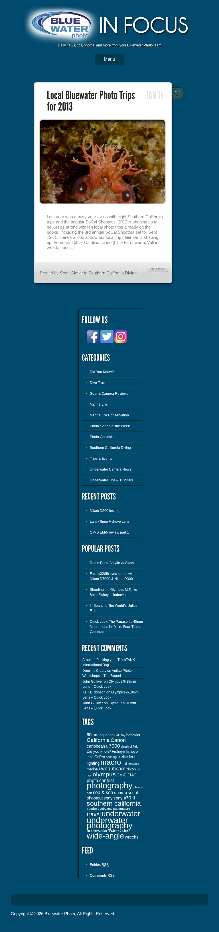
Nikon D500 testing (104, 511)
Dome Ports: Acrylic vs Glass (112, 563)
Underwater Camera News (110, 469)
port (89, 793)
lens (133, 756)
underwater (121, 813)
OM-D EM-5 (126, 775)
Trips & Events (101, 459)
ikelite (122, 756)
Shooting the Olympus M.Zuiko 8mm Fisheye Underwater (113, 592)
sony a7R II (124, 798)
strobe (92, 808)
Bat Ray (119, 735)
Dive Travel (99, 383)
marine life (95, 769)
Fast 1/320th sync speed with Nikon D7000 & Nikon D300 (112, 576)
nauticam (115, 769)
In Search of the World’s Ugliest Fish (114, 608)
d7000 (113, 746)
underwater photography (110, 823)
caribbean (96, 746)
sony (108, 798)
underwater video (103, 830)
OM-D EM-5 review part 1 (109, 532)
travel (94, 814)
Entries (99, 865)
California (98, 740)
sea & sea (103, 792)
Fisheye (118, 751)
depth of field (129, 746)
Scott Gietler (71, 272)
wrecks (132, 837)
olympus (104, 774)
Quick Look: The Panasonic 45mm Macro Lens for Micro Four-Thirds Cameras (116, 627)
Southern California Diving (112, 272)
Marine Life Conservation (109, 415)
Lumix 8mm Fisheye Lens (109, 522)
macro (110, 762)
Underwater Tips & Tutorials (111, 480)
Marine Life (98, 404)
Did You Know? (102, 372)
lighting (93, 763)
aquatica (106, 735)
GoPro (99, 757)
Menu (109, 59)
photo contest (100, 780)
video (124, 830)
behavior (133, 735)
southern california (114, 803)
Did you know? (99, 751)
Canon (118, 740)
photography (110, 785)
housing (111, 757)
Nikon (131, 769)
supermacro (121, 808)
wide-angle (105, 836)
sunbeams (105, 808)
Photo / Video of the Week (110, 426)
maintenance (130, 763)
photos (138, 787)
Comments (102, 876)
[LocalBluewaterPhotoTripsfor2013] (92, 101)
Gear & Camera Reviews (109, 394)
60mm (93, 734)
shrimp (120, 792)
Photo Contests (101, 437)
